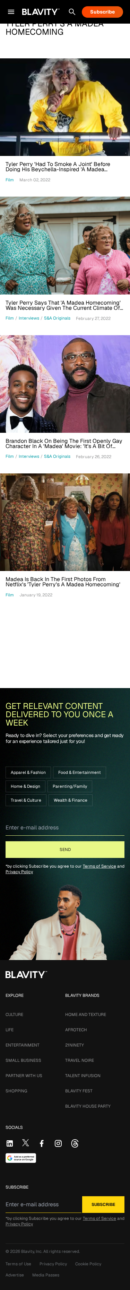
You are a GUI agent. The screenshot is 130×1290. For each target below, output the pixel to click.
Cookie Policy (88, 1264)
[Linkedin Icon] (10, 1143)
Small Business (23, 1060)
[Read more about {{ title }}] (65, 107)
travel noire (79, 1060)
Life (10, 1030)
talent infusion (83, 1075)
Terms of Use (18, 1264)
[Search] (72, 11)
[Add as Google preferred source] (21, 1158)
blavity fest (79, 1091)
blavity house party (88, 1106)
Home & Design (25, 786)
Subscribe (102, 12)
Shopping (16, 1091)
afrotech (76, 1030)
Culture (14, 1014)
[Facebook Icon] (41, 1143)
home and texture (85, 1014)
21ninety (74, 1045)
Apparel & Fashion (28, 772)
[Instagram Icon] (58, 1143)
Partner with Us (24, 1075)
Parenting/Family (70, 786)
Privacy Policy (19, 872)
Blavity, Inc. (32, 1251)
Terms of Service (99, 866)
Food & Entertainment (79, 772)
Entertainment (23, 1045)
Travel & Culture (26, 800)
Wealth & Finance (70, 800)
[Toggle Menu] (11, 12)
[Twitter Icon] (25, 1142)
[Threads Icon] (75, 1143)
